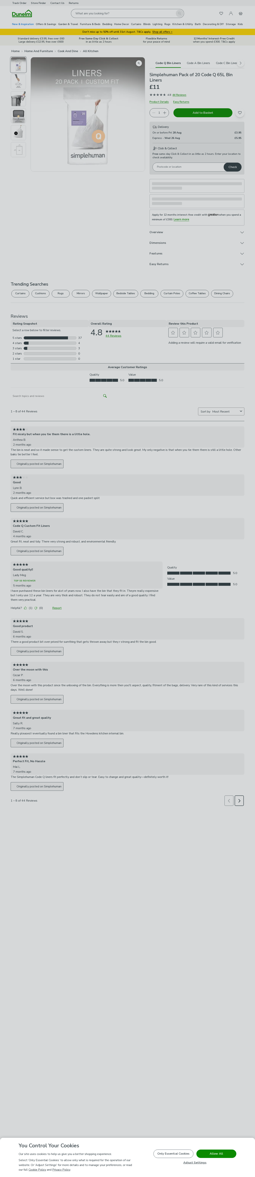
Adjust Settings (194, 1162)
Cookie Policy (37, 1170)
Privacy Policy (61, 1170)
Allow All (216, 1154)
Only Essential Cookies (173, 1154)
